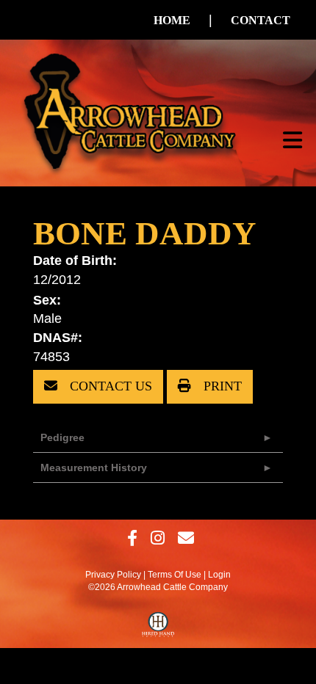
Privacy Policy (113, 575)
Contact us (109, 386)
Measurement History (93, 467)
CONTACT (260, 20)
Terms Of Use (174, 575)
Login (219, 575)
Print (221, 386)
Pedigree (62, 437)
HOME (172, 20)
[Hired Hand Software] (158, 628)
